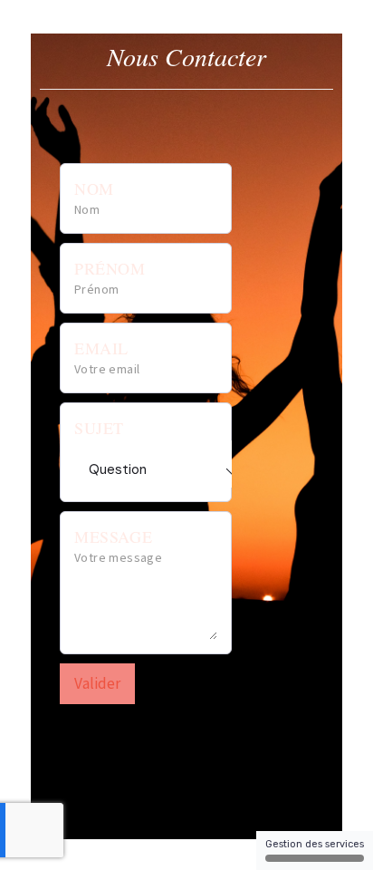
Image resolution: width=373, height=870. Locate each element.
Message (113, 536)
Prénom (110, 268)
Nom (94, 188)
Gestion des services (314, 844)
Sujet (99, 428)
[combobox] (164, 464)
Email (101, 348)
